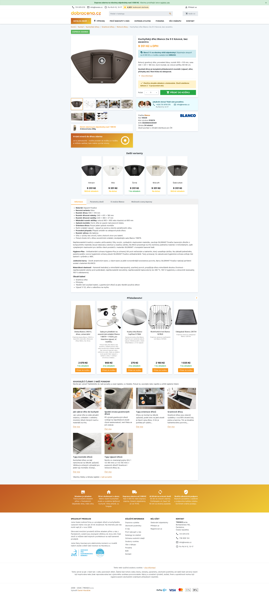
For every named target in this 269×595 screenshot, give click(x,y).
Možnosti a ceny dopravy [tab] (141, 202)
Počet (140, 92)
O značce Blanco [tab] (117, 202)
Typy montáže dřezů (82, 457)
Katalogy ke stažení (133, 535)
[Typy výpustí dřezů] (119, 443)
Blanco (147, 115)
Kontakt (190, 21)
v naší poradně (106, 477)
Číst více (76, 427)
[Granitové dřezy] (182, 398)
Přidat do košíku (178, 92)
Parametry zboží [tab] (97, 202)
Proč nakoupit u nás (119, 21)
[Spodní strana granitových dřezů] (119, 398)
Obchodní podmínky (133, 526)
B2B (126, 551)
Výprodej (99, 21)
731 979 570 (78, 7)
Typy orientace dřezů (146, 411)
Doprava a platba (142, 21)
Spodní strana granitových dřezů (117, 412)
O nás (127, 529)
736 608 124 (184, 538)
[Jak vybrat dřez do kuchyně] (87, 398)
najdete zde (165, 3)
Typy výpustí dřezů (113, 457)
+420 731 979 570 (163, 104)
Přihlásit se (155, 526)
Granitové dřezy (175, 411)
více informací (150, 568)
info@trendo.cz (95, 7)
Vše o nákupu (175, 21)
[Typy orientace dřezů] (150, 398)
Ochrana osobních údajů (134, 538)
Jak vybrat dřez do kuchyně (86, 411)
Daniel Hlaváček (84, 590)
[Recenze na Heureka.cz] (100, 554)
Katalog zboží (80, 21)
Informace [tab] (79, 202)
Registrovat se (156, 529)
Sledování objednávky (159, 522)
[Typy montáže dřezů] (87, 443)
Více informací (147, 76)
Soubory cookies (132, 541)
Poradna (160, 21)
